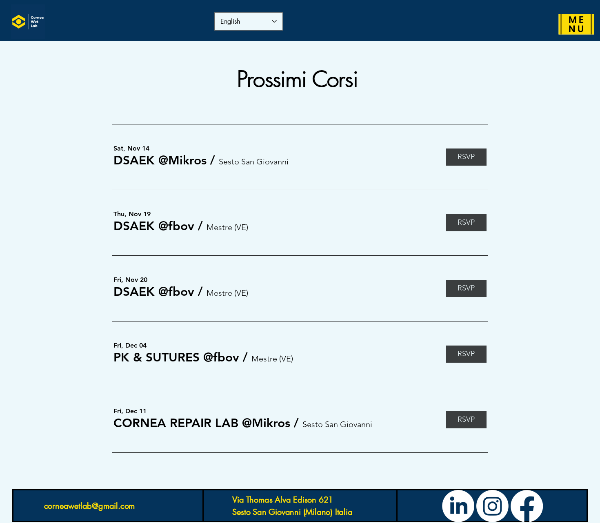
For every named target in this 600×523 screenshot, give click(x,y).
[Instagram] (492, 506)
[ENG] (576, 24)
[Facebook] (527, 506)
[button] (160, 160)
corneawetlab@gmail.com (89, 506)
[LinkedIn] (458, 506)
